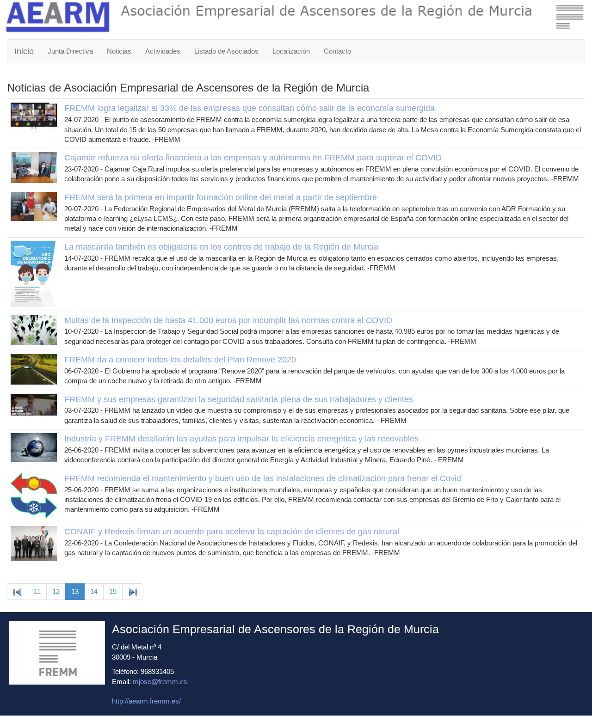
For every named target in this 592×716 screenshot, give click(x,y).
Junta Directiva (70, 51)
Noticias (119, 51)
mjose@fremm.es (160, 681)
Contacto (337, 51)
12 (56, 591)
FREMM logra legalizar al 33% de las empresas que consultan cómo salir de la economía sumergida (249, 108)
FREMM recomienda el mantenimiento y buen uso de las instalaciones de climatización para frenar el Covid (262, 478)
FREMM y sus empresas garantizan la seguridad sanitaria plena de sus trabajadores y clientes (238, 399)
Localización (291, 51)
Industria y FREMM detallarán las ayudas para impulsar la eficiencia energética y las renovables (241, 438)
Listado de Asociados (226, 51)
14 (94, 591)
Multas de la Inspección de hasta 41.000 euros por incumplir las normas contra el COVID (228, 320)
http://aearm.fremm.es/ (146, 701)
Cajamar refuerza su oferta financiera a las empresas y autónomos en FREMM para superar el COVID (253, 157)
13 (75, 591)
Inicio (24, 51)
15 (113, 591)
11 (37, 591)
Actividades (162, 51)
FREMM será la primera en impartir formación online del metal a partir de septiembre (220, 197)
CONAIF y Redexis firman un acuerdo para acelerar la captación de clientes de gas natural (231, 531)
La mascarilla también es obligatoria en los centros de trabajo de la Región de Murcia (221, 246)
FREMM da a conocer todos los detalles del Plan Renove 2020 (180, 359)
